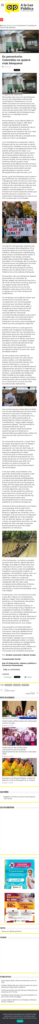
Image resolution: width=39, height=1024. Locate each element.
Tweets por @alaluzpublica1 (11, 931)
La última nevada (9, 690)
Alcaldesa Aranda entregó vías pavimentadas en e (19, 19)
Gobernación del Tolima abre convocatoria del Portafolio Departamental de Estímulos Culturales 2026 (19, 751)
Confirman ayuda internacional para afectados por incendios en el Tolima (19, 991)
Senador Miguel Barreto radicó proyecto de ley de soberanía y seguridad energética (19, 986)
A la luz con (11, 25)
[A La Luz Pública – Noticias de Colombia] (19, 7)
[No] (37, 1018)
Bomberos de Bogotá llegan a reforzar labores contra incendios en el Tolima (18, 779)
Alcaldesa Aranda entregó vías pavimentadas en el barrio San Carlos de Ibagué (19, 996)
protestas (25, 685)
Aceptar (20, 1021)
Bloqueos (9, 685)
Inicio (4, 25)
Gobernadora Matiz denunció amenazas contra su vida (19, 981)
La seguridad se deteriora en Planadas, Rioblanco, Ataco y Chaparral (19, 1001)
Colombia (17, 685)
